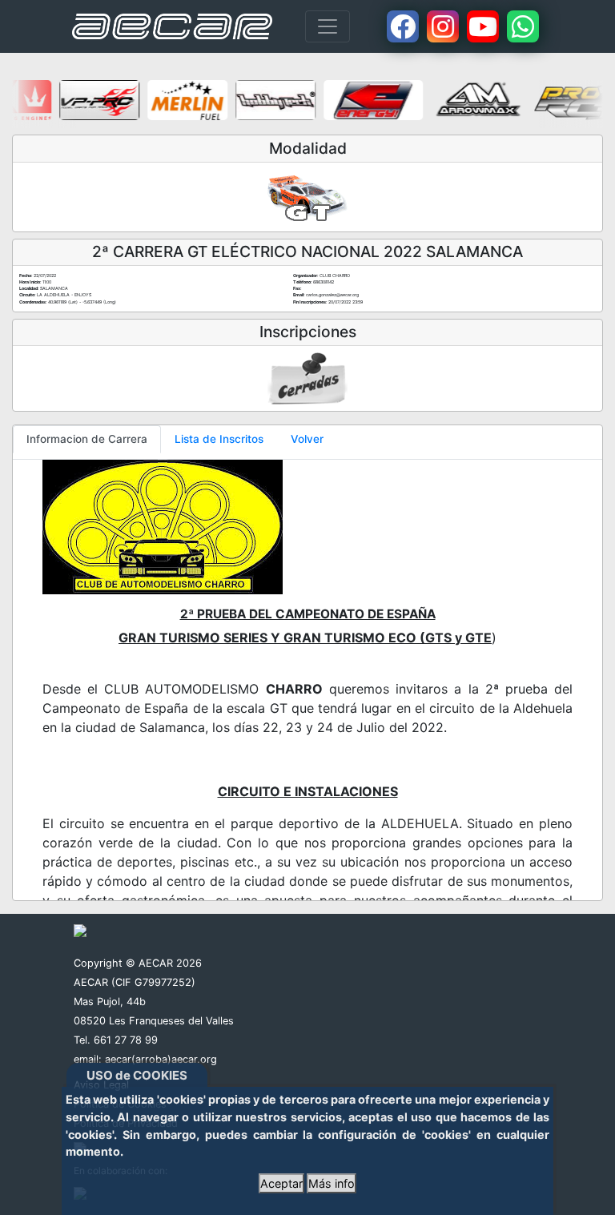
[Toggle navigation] (327, 26)
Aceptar (281, 1183)
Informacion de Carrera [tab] (86, 438)
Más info (331, 1183)
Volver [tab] (307, 438)
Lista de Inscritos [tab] (219, 438)
